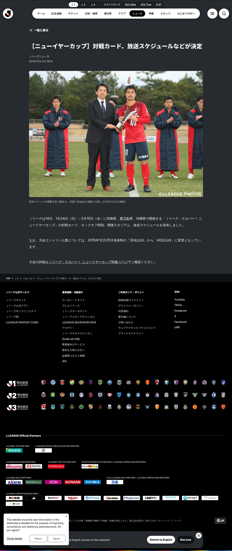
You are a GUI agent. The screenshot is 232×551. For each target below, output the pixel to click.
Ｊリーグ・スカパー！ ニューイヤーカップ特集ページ (88, 262)
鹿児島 (124, 218)
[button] (212, 14)
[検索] (224, 14)
